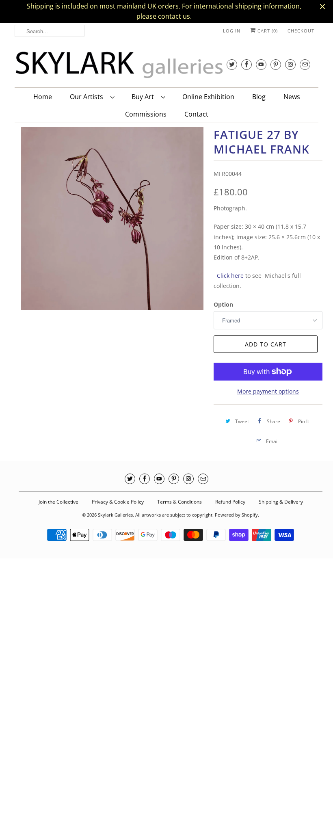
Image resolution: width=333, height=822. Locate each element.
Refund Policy (230, 501)
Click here (229, 275)
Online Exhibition (208, 96)
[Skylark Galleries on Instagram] (290, 64)
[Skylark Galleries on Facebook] (246, 64)
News (291, 96)
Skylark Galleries (115, 515)
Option (223, 304)
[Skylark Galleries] (136, 65)
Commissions (145, 114)
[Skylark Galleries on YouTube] (261, 64)
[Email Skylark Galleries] (305, 64)
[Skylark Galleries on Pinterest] (275, 64)
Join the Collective (58, 501)
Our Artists (88, 96)
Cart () (267, 31)
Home (42, 96)
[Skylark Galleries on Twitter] (232, 64)
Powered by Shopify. (237, 515)
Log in (231, 31)
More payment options (268, 391)
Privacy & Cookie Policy (118, 501)
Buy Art (144, 96)
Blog (259, 96)
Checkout (301, 31)
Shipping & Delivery (281, 501)
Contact (196, 114)
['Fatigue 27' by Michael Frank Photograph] (112, 218)
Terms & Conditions (179, 501)
